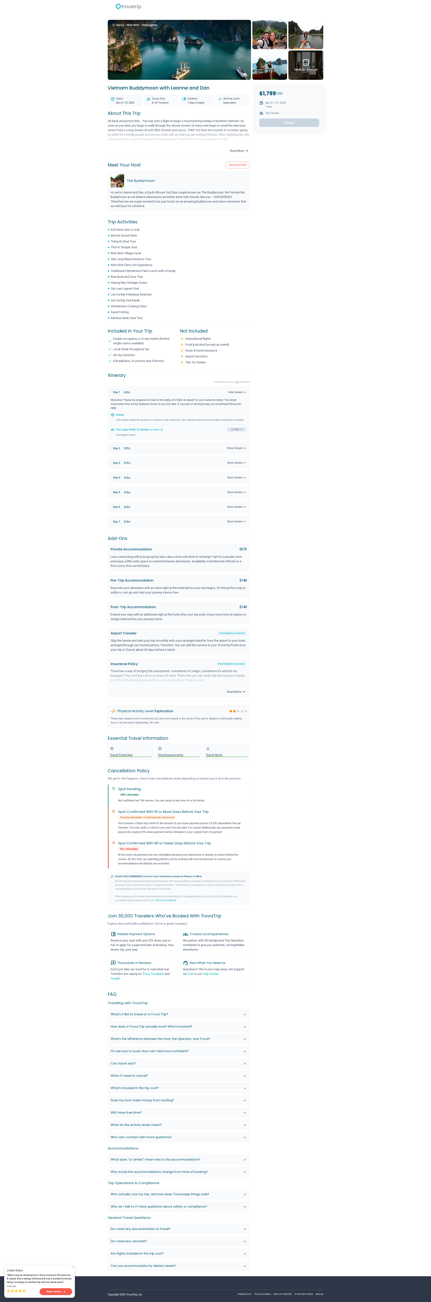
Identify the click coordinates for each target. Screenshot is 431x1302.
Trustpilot (157, 974)
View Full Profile (237, 165)
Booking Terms (245, 1294)
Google (115, 978)
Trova (146, 974)
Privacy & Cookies (262, 1294)
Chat (190, 974)
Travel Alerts (214, 755)
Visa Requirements (170, 755)
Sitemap (319, 1294)
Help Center (211, 974)
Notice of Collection (283, 1294)
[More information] (161, 429)
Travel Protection (121, 755)
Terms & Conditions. (166, 900)
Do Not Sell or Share (304, 1294)
